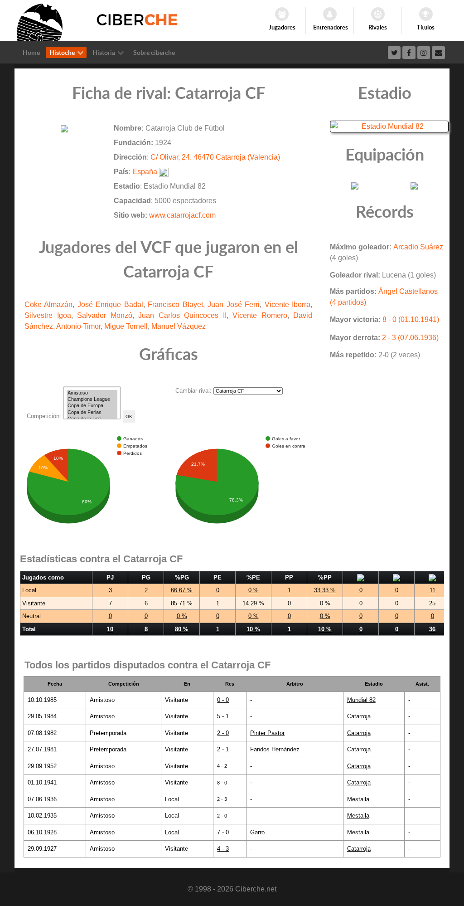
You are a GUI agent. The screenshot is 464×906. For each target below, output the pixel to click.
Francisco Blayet (175, 304)
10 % (253, 629)
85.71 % (182, 603)
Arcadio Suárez (418, 247)
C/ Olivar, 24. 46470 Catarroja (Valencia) (215, 157)
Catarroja (359, 716)
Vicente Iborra (287, 304)
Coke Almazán (48, 304)
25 (432, 603)
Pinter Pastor (267, 733)
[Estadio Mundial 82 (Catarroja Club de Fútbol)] (389, 126)
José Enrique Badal (110, 304)
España (144, 171)
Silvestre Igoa (47, 315)
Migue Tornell (126, 326)
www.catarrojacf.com (182, 215)
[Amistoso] (92, 393)
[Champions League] (92, 399)
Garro (257, 832)
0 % (253, 590)
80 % (181, 629)
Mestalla (358, 799)
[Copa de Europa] (92, 406)
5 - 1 (223, 716)
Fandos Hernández (275, 749)
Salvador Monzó (104, 315)
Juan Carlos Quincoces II (182, 315)
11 (432, 590)
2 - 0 (223, 733)
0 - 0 (223, 700)
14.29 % (253, 603)
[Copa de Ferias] (92, 412)
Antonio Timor (78, 326)
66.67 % (182, 590)
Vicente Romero (259, 315)
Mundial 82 (361, 700)
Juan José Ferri (234, 304)
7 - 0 (223, 832)
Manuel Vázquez (178, 326)
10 (110, 629)
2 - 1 (223, 749)
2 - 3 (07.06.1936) (410, 337)
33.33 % (325, 590)
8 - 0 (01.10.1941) (410, 319)
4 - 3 (223, 848)
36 (432, 629)
